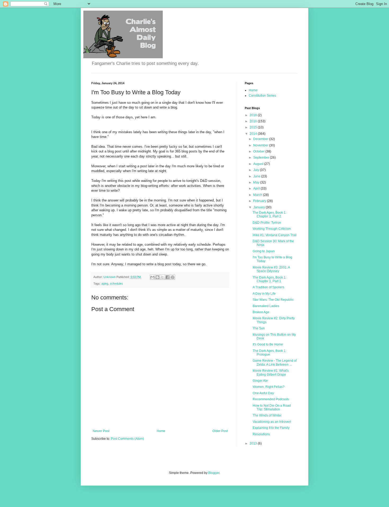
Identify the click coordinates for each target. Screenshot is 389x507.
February (260, 201)
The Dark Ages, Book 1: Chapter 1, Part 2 (269, 214)
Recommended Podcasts (271, 399)
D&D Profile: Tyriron (267, 223)
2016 (254, 121)
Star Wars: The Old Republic (273, 300)
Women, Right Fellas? (268, 387)
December (261, 139)
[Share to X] (162, 277)
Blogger (213, 473)
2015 (254, 127)
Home (161, 431)
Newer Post (101, 431)
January (259, 207)
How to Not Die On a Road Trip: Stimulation (272, 407)
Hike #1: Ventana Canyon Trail (275, 235)
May (256, 182)
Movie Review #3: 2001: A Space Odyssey (271, 269)
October (259, 151)
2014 (254, 134)
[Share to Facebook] (167, 277)
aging (104, 283)
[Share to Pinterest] (172, 277)
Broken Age (261, 312)
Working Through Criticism (272, 229)
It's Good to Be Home (268, 344)
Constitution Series (262, 95)
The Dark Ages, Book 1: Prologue (269, 352)
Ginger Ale (260, 381)
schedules (116, 283)
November (261, 145)
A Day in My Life (264, 293)
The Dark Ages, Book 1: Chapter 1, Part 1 (269, 279)
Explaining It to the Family (271, 428)
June (257, 176)
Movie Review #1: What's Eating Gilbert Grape (271, 372)
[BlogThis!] (157, 277)
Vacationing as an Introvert (272, 422)
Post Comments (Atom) (127, 439)
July (256, 170)
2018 (254, 115)
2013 (254, 443)
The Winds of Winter (267, 415)
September (261, 157)
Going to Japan (264, 251)
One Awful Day (263, 393)
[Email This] (152, 277)
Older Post (220, 431)
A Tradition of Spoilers (268, 287)
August (258, 164)
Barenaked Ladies (266, 306)
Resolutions (261, 434)
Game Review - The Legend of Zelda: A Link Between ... (275, 362)
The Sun (259, 328)
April (257, 188)
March (258, 195)
